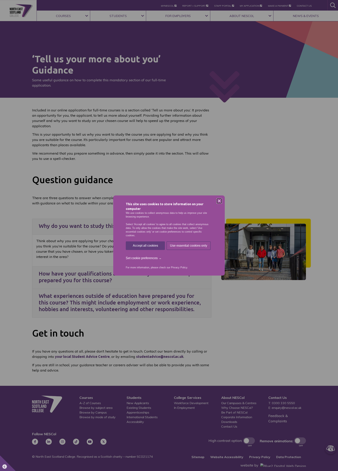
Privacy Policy (179, 267)
